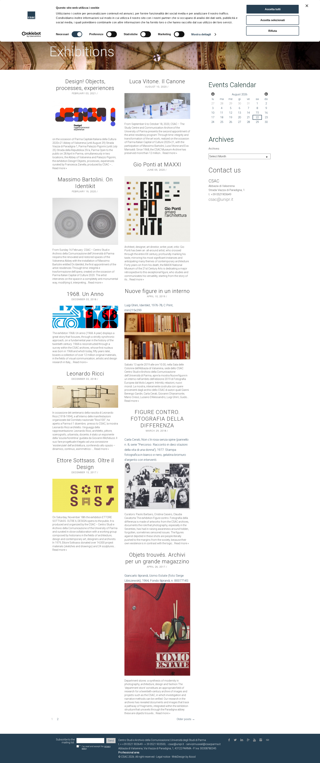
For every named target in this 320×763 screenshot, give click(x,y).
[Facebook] (229, 740)
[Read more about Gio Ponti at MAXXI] (157, 209)
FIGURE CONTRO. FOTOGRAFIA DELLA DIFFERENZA (157, 419)
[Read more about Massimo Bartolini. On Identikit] (85, 221)
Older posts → (186, 719)
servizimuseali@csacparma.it (203, 744)
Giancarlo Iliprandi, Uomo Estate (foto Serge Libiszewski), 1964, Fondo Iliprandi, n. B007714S (156, 578)
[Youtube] (255, 740)
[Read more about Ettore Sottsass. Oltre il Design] (85, 495)
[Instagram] (261, 740)
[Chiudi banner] (307, 5)
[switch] (111, 34)
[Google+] (248, 740)
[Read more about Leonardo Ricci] (85, 396)
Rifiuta (272, 30)
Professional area (128, 752)
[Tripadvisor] (268, 740)
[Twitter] (236, 740)
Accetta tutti (273, 9)
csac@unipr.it (221, 199)
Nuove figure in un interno (157, 291)
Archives (214, 148)
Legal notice (163, 756)
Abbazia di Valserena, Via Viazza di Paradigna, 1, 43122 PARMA (154, 748)
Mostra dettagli (201, 34)
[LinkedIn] (242, 740)
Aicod (192, 756)
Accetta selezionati (272, 20)
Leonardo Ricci (85, 373)
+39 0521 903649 (132, 744)
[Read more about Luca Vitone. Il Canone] (157, 106)
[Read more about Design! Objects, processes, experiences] (85, 117)
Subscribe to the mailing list (65, 741)
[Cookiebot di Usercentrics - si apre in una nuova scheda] (31, 34)
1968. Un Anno (85, 294)
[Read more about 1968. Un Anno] (85, 317)
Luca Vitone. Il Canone (157, 81)
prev (212, 94)
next (266, 94)
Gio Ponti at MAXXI (157, 164)
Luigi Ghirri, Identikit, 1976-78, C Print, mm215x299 (148, 307)
